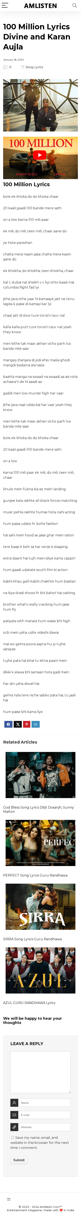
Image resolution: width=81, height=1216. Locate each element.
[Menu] (5, 5)
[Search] (75, 5)
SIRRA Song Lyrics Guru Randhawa (32, 939)
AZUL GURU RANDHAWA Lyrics (29, 1003)
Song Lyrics (34, 67)
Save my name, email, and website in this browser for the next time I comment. (39, 1143)
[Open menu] (8, 1199)
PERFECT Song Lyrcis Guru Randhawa (35, 875)
